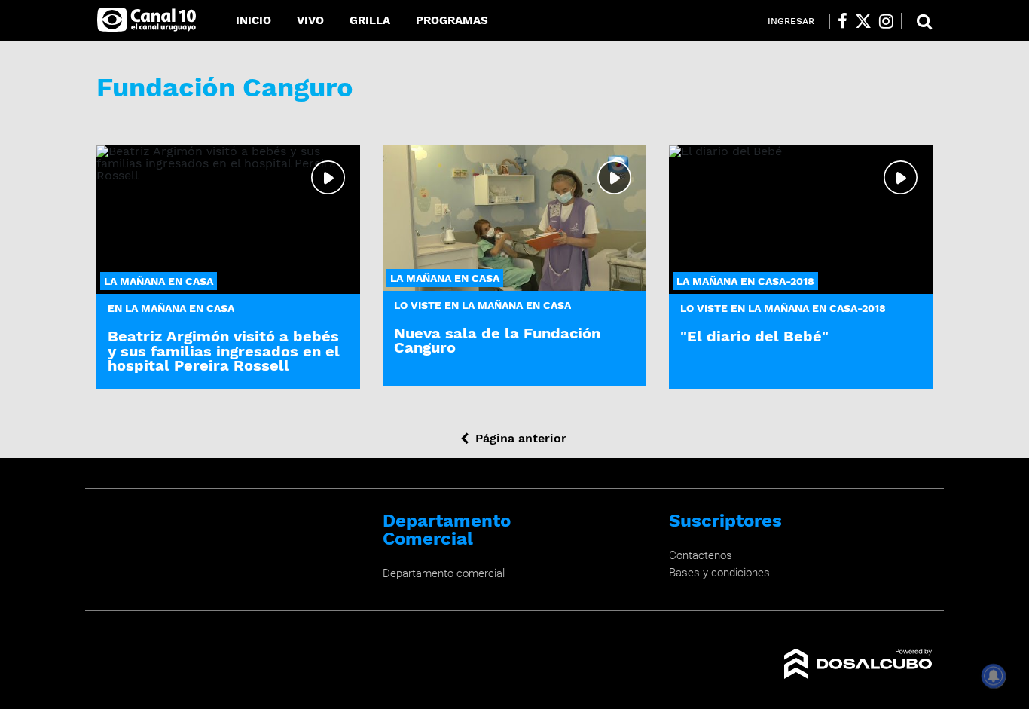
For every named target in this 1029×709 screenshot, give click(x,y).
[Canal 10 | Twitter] (863, 21)
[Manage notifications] (994, 676)
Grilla (370, 20)
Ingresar (791, 21)
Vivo (310, 20)
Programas (452, 20)
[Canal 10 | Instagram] (886, 21)
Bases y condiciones (719, 572)
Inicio (253, 20)
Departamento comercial (444, 573)
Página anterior (520, 438)
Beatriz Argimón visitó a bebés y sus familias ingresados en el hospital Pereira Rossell (224, 350)
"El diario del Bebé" (754, 336)
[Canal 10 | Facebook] (842, 21)
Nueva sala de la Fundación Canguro (497, 340)
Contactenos (700, 555)
